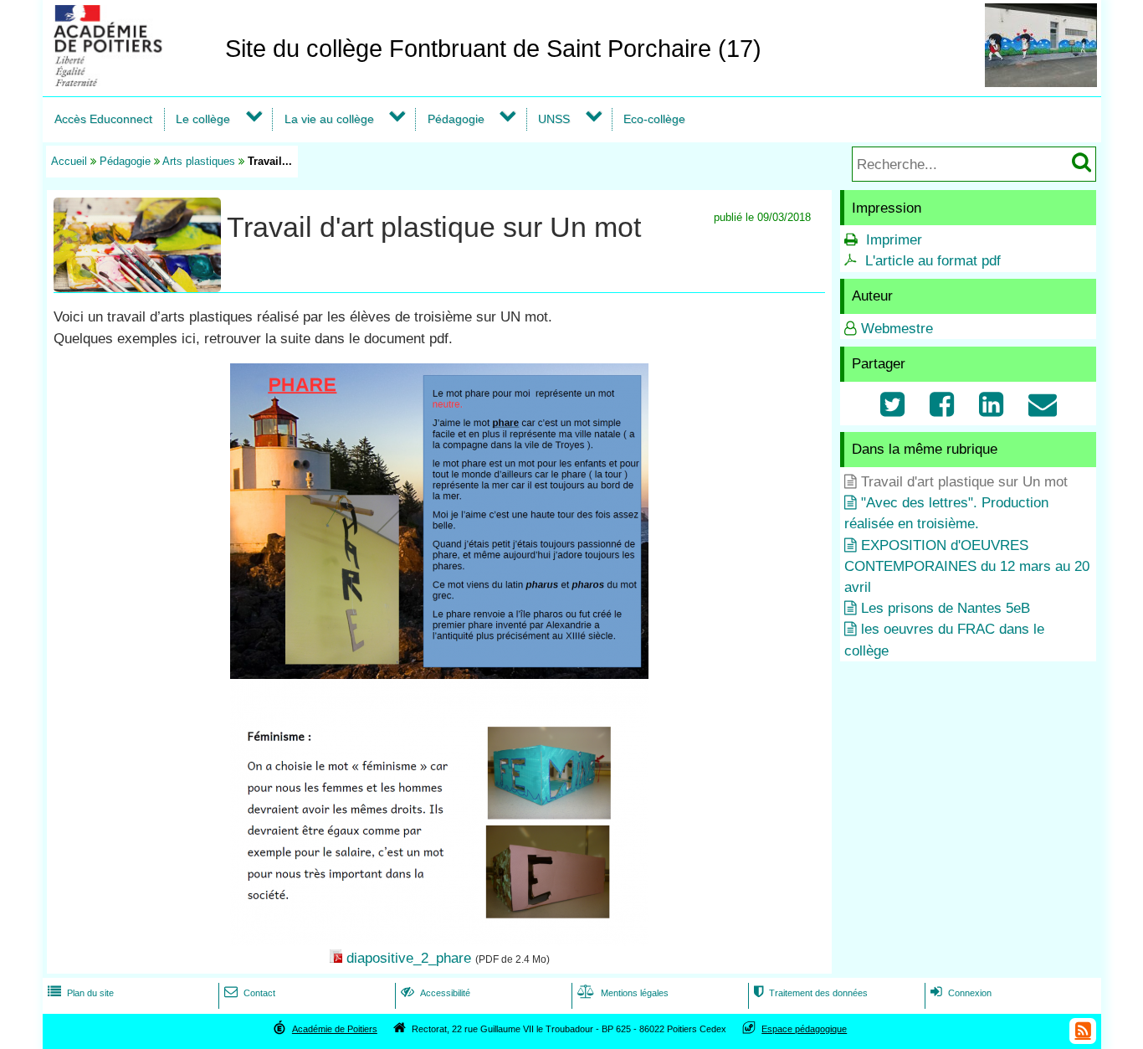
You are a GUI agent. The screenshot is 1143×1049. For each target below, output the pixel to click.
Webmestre (897, 329)
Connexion (961, 993)
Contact (249, 993)
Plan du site (81, 993)
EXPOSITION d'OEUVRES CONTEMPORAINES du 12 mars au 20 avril (966, 566)
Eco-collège (654, 119)
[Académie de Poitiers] (130, 82)
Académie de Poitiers (334, 1029)
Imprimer (894, 240)
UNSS (554, 119)
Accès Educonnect (103, 119)
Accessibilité (435, 993)
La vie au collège (329, 119)
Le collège (203, 119)
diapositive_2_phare (408, 958)
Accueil (69, 161)
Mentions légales (623, 993)
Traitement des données (811, 993)
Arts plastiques (198, 161)
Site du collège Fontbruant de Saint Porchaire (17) (493, 48)
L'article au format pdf (933, 261)
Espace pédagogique (804, 1029)
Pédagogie (456, 119)
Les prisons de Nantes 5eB (945, 608)
